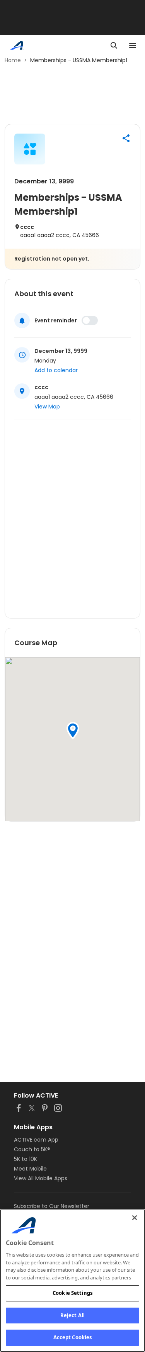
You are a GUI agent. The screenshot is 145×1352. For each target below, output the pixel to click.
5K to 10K (25, 1159)
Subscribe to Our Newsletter (51, 1206)
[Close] (134, 1217)
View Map (47, 406)
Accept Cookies (72, 1337)
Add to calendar (56, 370)
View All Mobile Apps (40, 1178)
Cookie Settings (72, 1292)
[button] (126, 138)
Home (13, 60)
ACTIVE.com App (36, 1140)
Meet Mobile (30, 1168)
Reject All (72, 1315)
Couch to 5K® (32, 1149)
